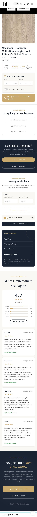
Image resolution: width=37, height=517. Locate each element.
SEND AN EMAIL (19, 496)
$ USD (17, 4)
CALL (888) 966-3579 (19, 489)
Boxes (21, 79)
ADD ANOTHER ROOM (19, 210)
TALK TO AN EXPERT (18, 159)
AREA (5, 79)
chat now (23, 67)
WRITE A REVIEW (18, 322)
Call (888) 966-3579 (15, 67)
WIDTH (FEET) (23, 197)
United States (24, 8)
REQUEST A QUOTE (18, 166)
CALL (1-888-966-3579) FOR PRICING (18, 98)
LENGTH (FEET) (8, 197)
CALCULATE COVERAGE (18, 224)
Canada (11, 8)
